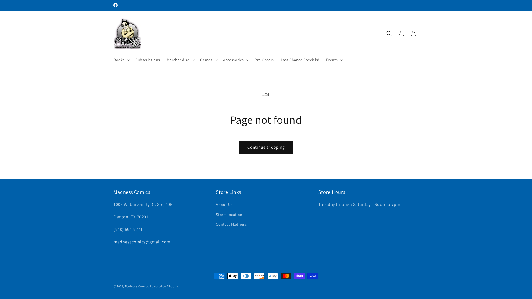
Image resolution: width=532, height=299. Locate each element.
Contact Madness (231, 224)
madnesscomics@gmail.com (142, 242)
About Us (224, 204)
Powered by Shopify (164, 286)
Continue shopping (266, 147)
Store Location (229, 214)
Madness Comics (137, 286)
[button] (121, 60)
